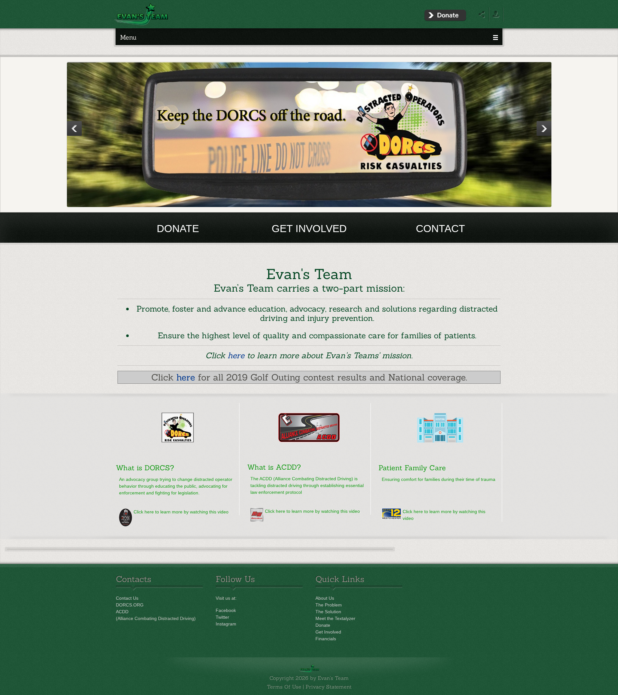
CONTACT (440, 228)
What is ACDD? (274, 467)
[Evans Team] (141, 13)
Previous (74, 128)
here (236, 355)
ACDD (122, 611)
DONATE (178, 228)
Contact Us (127, 598)
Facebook (226, 610)
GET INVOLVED (309, 228)
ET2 (309, 135)
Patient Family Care (412, 467)
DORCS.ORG (130, 604)
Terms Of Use (284, 686)
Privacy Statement (328, 686)
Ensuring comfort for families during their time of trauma (438, 479)
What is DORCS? (145, 467)
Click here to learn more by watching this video (181, 511)
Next (544, 128)
